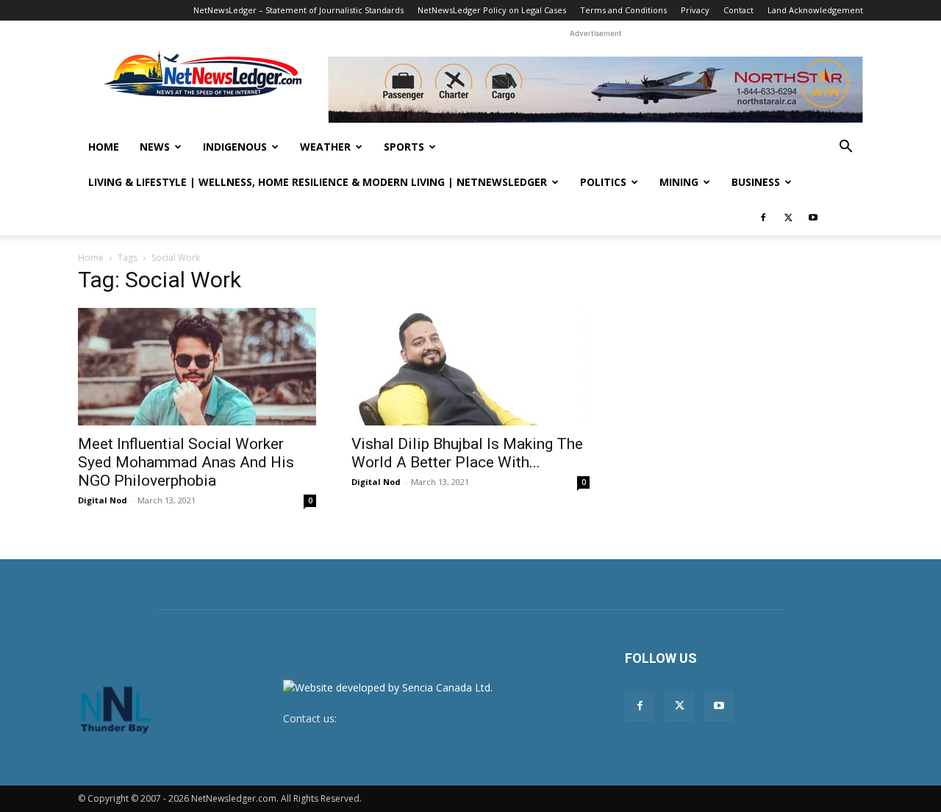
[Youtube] (813, 217)
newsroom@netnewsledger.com (417, 718)
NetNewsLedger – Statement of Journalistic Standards (298, 9)
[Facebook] (763, 217)
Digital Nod (102, 500)
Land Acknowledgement (815, 9)
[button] (845, 148)
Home (103, 147)
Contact (738, 9)
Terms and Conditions (623, 9)
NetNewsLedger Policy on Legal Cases (492, 9)
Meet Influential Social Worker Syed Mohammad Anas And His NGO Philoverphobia (186, 462)
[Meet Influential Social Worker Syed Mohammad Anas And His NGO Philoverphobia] (197, 366)
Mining (678, 182)
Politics (603, 182)
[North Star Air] (595, 90)
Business (755, 182)
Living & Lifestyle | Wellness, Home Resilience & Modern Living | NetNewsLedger (317, 182)
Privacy (695, 9)
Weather (325, 147)
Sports (404, 147)
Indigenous (235, 147)
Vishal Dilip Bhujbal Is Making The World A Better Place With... (467, 453)
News (155, 147)
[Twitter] (788, 217)
